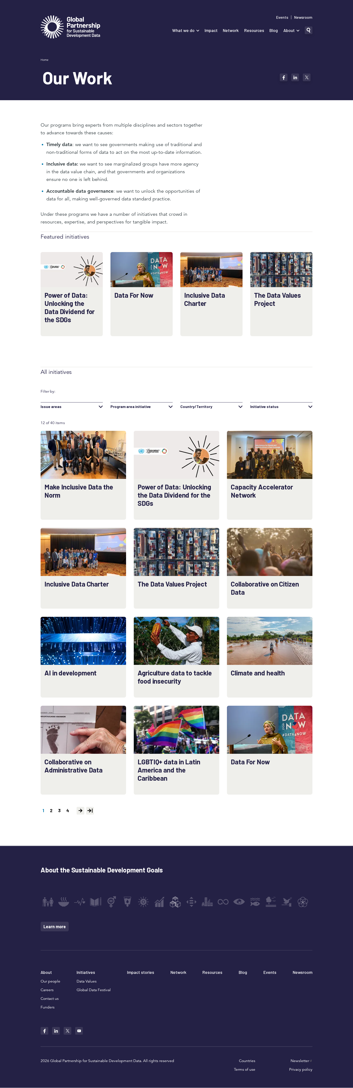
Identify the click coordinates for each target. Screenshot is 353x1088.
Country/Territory (196, 406)
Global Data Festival (94, 990)
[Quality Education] (95, 902)
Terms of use (244, 1069)
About (289, 30)
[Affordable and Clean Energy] (143, 902)
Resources (254, 30)
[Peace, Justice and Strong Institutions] (287, 902)
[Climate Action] (239, 902)
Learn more (54, 926)
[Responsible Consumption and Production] (223, 902)
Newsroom (303, 17)
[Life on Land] (271, 902)
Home (45, 60)
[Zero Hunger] (63, 902)
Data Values (87, 981)
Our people (50, 981)
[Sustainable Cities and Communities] (207, 902)
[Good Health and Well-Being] (80, 902)
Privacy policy (300, 1069)
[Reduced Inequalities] (191, 902)
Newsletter (300, 1060)
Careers (47, 990)
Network (231, 30)
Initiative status (264, 406)
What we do (183, 30)
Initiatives (86, 972)
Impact (211, 30)
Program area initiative (130, 406)
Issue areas (51, 406)
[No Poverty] (48, 902)
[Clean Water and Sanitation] (127, 902)
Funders (48, 1007)
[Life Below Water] (255, 902)
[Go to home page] (70, 27)
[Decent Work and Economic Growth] (159, 902)
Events (282, 17)
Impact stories (140, 972)
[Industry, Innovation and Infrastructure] (175, 902)
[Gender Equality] (111, 902)
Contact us (50, 998)
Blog (273, 30)
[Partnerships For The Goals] (303, 902)
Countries (247, 1060)
